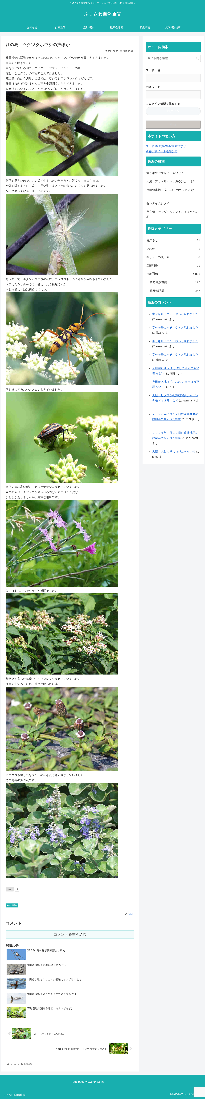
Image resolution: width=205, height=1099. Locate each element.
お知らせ (173, 240)
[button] (197, 58)
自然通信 (13, 905)
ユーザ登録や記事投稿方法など (166, 146)
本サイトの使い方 (173, 257)
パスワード (153, 87)
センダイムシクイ (157, 203)
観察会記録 (175, 290)
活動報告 (173, 265)
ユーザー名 (153, 70)
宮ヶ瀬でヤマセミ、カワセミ (165, 173)
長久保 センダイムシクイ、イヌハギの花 (172, 214)
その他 (173, 248)
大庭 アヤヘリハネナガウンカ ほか (170, 181)
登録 (173, 124)
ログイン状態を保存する (164, 103)
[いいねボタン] (10, 889)
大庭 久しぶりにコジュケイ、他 (173, 451)
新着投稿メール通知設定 (161, 151)
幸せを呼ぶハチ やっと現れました (175, 314)
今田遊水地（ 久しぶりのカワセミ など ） (171, 192)
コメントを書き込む (70, 934)
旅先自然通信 (175, 282)
